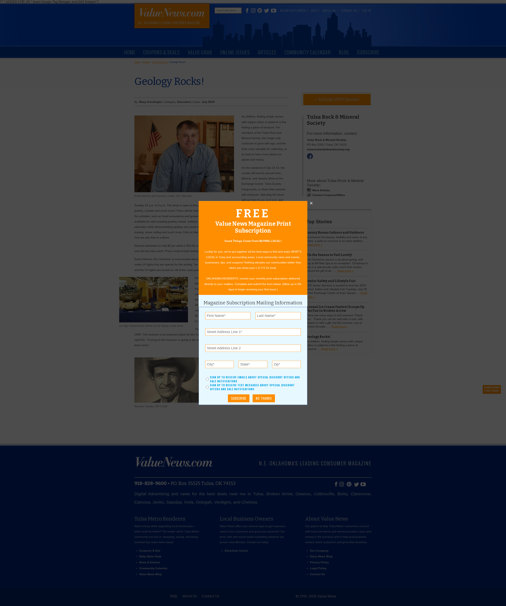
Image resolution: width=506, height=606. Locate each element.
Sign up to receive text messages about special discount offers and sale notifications (252, 387)
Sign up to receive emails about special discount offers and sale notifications (255, 379)
